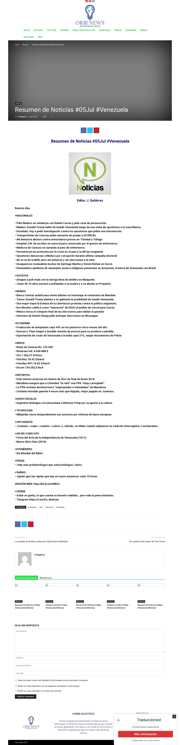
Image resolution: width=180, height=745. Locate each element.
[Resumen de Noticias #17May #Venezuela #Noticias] (28, 593)
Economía (130, 30)
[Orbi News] (90, 15)
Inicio (27, 30)
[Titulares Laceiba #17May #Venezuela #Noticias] (59, 593)
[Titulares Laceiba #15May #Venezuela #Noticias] (120, 593)
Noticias (38, 30)
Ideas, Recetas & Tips (84, 30)
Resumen (49, 507)
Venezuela (105, 30)
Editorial (29, 37)
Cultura (51, 30)
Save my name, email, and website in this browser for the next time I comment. (53, 680)
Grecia (118, 30)
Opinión (64, 30)
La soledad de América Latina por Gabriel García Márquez (41, 541)
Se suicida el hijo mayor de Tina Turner (147, 541)
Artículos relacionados (26, 578)
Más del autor (46, 578)
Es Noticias (32, 507)
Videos (143, 30)
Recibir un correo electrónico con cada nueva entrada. (40, 691)
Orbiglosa (22, 117)
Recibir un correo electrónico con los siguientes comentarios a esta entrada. (49, 686)
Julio (41, 507)
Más (40, 37)
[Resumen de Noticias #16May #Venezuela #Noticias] (90, 593)
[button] (161, 30)
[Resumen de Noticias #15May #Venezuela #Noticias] (151, 593)
